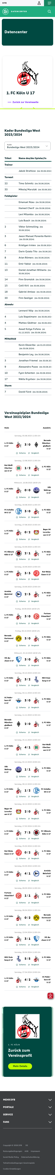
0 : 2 (27, 532)
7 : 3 (27, 832)
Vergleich (35, 453)
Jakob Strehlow (27, 171)
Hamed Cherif (26, 208)
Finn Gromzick (26, 279)
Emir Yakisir (25, 264)
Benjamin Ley (26, 354)
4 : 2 (27, 979)
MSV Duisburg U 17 (46, 679)
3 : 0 (27, 444)
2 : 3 (27, 594)
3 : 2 (27, 679)
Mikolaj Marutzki (28, 189)
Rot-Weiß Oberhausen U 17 (8, 468)
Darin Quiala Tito (28, 251)
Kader (9, 145)
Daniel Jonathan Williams (32, 270)
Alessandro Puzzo (28, 367)
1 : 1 (27, 769)
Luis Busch (24, 220)
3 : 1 (27, 938)
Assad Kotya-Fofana (30, 329)
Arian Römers (26, 257)
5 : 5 (27, 958)
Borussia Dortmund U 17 (8, 638)
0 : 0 (27, 490)
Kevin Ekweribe (27, 345)
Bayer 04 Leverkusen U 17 (47, 532)
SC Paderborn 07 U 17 (8, 700)
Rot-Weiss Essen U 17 (46, 573)
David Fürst (25, 392)
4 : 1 (27, 747)
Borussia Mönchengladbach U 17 (46, 445)
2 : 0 (27, 724)
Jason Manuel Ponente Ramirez (36, 236)
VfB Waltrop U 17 (47, 490)
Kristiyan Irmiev (27, 245)
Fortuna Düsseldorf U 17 (46, 616)
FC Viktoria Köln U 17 (9, 553)
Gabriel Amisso (27, 292)
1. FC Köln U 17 (8, 444)
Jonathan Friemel (28, 360)
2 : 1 (27, 553)
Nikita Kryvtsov (27, 379)
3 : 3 (27, 573)
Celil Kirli (24, 285)
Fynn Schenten (27, 373)
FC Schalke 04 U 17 (9, 511)
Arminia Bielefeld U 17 (8, 594)
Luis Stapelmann (28, 316)
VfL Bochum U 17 (9, 659)
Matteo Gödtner (28, 323)
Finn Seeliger (26, 298)
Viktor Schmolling (28, 227)
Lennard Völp (26, 310)
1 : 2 (27, 468)
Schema (22, 453)
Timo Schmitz (26, 183)
